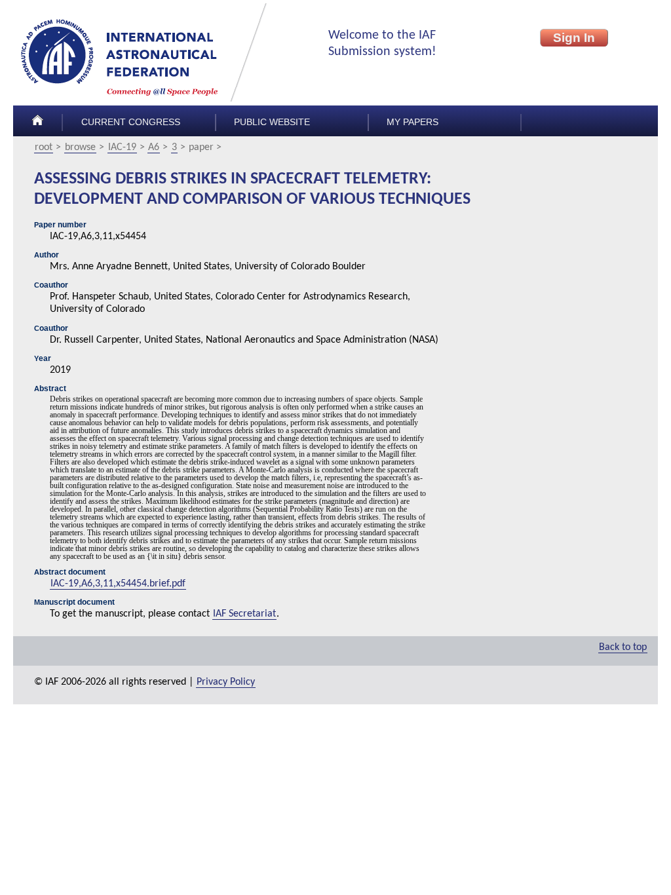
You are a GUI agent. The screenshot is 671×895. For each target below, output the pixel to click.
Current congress (130, 122)
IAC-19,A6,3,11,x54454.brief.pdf (117, 584)
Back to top (623, 647)
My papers (412, 122)
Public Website (272, 122)
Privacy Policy (226, 682)
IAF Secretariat (244, 614)
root (43, 147)
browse (80, 147)
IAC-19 (122, 147)
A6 (153, 147)
